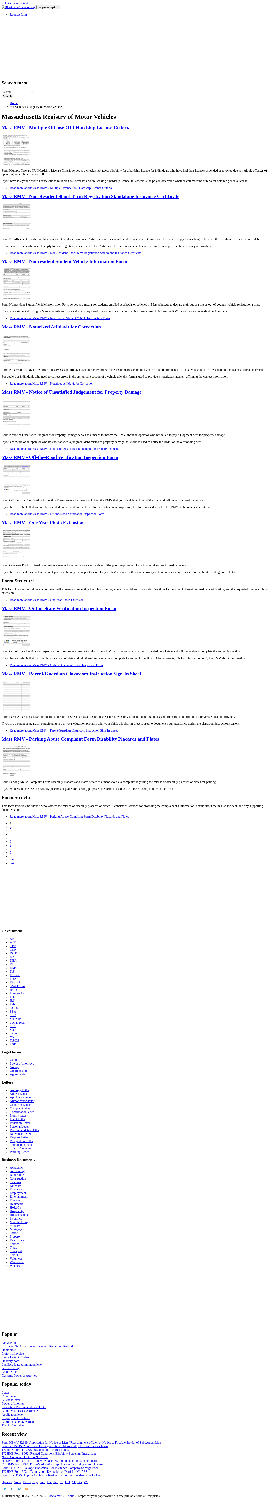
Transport (16, 1251)
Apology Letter (19, 1090)
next (12, 859)
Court (13, 1059)
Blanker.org (28, 7)
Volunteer (16, 1258)
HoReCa (15, 1207)
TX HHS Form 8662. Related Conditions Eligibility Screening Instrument (49, 1453)
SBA (13, 1011)
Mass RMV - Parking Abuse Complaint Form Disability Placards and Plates (80, 739)
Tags (35, 1482)
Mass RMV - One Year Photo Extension (42, 522)
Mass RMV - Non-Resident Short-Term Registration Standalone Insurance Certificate (90, 196)
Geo (42, 1482)
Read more (61, 188)
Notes (17, 1482)
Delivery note (10, 1361)
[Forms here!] (11, 7)
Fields (27, 1482)
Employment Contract (16, 1418)
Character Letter (20, 1104)
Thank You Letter (13, 1425)
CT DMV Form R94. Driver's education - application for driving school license (52, 1464)
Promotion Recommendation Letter (24, 1407)
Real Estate (17, 1240)
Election (15, 975)
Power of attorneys (22, 1063)
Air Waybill (9, 1342)
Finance (15, 1200)
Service (14, 1244)
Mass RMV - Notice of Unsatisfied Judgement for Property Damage (72, 392)
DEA (13, 960)
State (13, 1029)
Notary (14, 1067)
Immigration (17, 993)
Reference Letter (20, 1133)
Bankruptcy (17, 1174)
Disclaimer (54, 1496)
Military (15, 1225)
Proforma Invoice (13, 1353)
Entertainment (18, 1196)
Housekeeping (19, 1214)
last (12, 863)
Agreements (17, 1074)
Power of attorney (13, 1403)
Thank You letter (20, 1148)
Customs (15, 1182)
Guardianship (18, 1070)
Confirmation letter (22, 1112)
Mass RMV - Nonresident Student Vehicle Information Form (64, 261)
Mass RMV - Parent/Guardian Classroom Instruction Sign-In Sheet (71, 673)
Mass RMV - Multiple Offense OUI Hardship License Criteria (66, 127)
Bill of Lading (11, 1368)
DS (12, 971)
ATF (13, 942)
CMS (13, 949)
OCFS (14, 1008)
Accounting (17, 1171)
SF (61, 1482)
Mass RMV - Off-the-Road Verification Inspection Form (60, 457)
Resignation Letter (21, 1141)
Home (14, 103)
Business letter (11, 1400)
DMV (13, 968)
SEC (13, 1015)
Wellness (15, 1265)
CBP (13, 946)
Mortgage (16, 1229)
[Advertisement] (123, 48)
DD (12, 964)
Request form (18, 14)
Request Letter (19, 1137)
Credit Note (9, 1371)
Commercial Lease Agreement (21, 1410)
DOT (13, 953)
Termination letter (21, 1144)
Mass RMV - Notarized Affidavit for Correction (51, 326)
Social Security (19, 1022)
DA (12, 957)
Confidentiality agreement (18, 1421)
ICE (12, 997)
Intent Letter (17, 1119)
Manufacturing (19, 1222)
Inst (49, 1482)
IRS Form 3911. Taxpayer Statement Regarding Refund (37, 1346)
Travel (14, 1254)
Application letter (21, 1097)
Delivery (15, 1185)
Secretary (16, 1018)
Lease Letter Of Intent (16, 1357)
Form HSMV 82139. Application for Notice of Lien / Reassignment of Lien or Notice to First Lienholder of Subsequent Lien (81, 1442)
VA (12, 1037)
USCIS (14, 1040)
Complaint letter (20, 1108)
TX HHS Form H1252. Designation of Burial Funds (35, 1449)
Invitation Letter (20, 1123)
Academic (16, 1167)
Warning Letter (19, 1152)
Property (15, 1236)
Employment (18, 1193)
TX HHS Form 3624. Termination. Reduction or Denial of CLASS (44, 1471)
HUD (13, 989)
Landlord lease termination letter (22, 1364)
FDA (13, 978)
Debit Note (9, 1350)
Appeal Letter (18, 1093)
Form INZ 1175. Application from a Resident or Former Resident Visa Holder (51, 1475)
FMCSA (15, 982)
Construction (18, 1178)
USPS (14, 1044)
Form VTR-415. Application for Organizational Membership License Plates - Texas (55, 1446)
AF (12, 938)
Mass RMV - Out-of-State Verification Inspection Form (59, 608)
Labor (13, 1004)
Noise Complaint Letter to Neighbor (25, 1457)
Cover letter (9, 1396)
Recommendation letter (24, 1130)
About (69, 1496)
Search (7, 96)
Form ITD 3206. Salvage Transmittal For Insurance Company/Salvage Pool (50, 1468)
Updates (7, 1482)
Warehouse (17, 1262)
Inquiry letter (18, 1115)
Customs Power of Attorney (19, 1375)
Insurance (16, 1218)
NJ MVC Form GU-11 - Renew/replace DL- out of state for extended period (50, 1460)
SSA (13, 1026)
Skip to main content (15, 3)
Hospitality (17, 1211)
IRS (12, 1000)
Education (16, 1189)
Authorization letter (22, 1101)
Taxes (13, 1033)
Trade (13, 1247)
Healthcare (16, 1204)
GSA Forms (17, 986)
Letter (5, 1392)
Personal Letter (19, 1126)
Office (14, 1233)
